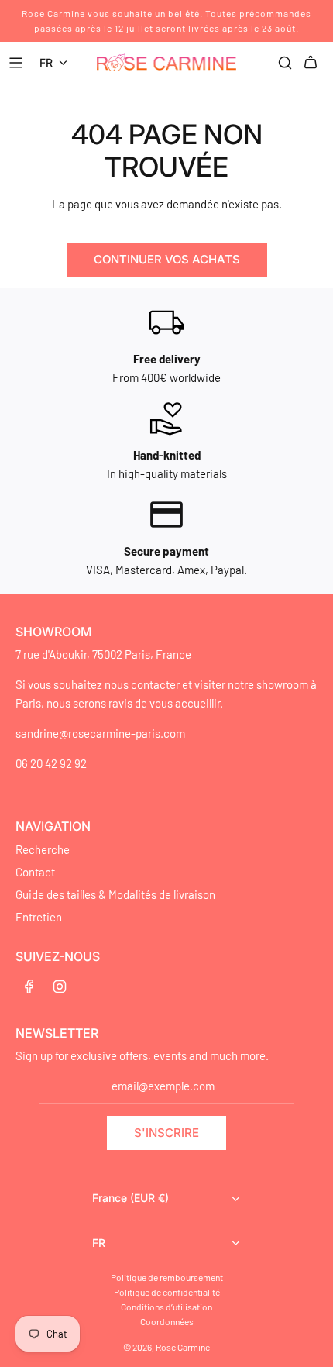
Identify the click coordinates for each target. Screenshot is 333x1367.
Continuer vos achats (167, 259)
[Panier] (313, 62)
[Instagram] (60, 986)
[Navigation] (18, 62)
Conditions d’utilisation (166, 1306)
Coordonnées (167, 1321)
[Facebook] (29, 986)
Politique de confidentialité (167, 1291)
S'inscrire (166, 1132)
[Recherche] (285, 62)
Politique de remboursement (167, 1277)
